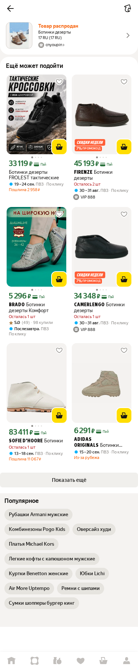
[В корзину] (59, 147)
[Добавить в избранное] (59, 81)
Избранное (80, 661)
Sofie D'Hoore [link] (26, 441)
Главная (11, 661)
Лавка (57, 661)
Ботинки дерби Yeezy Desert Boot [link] (101, 442)
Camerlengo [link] (89, 305)
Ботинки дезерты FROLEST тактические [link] (34, 174)
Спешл (34, 661)
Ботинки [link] (36, 440)
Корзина (103, 661)
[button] (10, 8)
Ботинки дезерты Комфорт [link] (29, 307)
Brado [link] (17, 305)
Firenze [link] (83, 172)
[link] (38, 515)
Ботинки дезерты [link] (93, 175)
